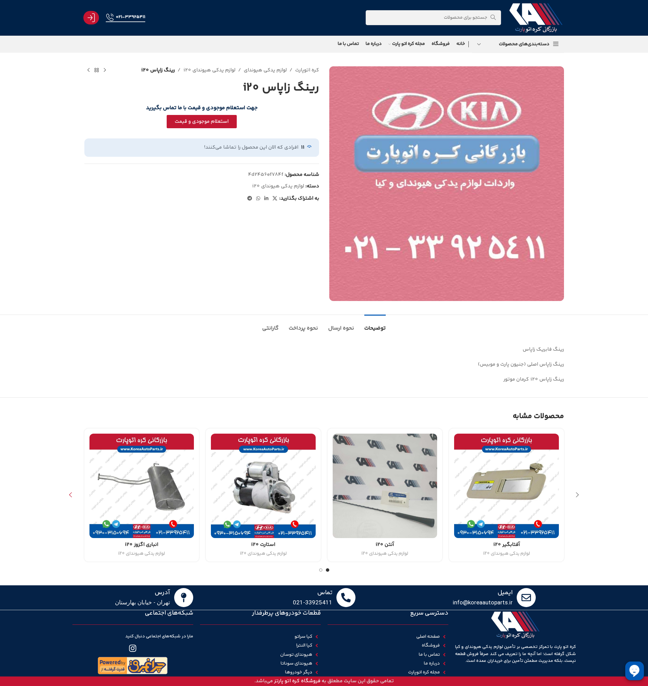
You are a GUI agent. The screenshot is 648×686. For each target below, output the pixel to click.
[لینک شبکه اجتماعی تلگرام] (249, 199)
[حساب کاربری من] (91, 17)
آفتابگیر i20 (506, 545)
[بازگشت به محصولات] (97, 70)
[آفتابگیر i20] (506, 486)
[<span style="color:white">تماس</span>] (345, 597)
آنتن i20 (385, 545)
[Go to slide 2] (320, 570)
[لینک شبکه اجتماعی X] (274, 199)
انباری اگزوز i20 (141, 545)
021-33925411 (130, 17)
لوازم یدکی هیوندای (265, 70)
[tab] (375, 325)
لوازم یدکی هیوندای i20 (209, 70)
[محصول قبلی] (105, 70)
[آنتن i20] (385, 486)
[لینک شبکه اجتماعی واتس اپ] (258, 199)
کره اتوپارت (307, 70)
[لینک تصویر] (132, 665)
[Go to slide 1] (327, 570)
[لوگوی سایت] (536, 17)
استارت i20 (263, 545)
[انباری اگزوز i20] (141, 486)
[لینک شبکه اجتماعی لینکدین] (266, 199)
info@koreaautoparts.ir (483, 602)
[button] (577, 495)
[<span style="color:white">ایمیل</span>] (526, 597)
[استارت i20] (263, 486)
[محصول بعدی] (88, 70)
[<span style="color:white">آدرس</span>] (183, 597)
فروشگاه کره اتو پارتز (297, 681)
